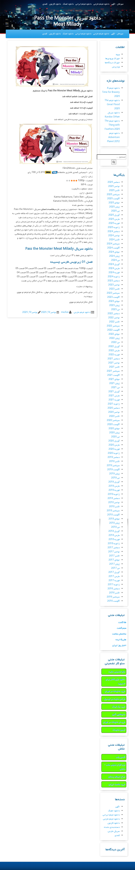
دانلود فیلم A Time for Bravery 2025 (111, 92)
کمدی (44, 4)
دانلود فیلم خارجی (101, 4)
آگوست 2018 (113, 515)
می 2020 (115, 437)
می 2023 (115, 309)
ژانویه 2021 (114, 404)
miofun (65, 312)
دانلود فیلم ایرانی (83, 4)
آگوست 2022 (113, 330)
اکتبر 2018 (114, 506)
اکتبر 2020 (114, 416)
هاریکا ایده (121, 640)
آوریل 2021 (114, 392)
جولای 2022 (114, 334)
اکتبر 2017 (114, 556)
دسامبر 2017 (114, 548)
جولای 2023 (114, 301)
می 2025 (115, 211)
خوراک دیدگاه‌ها (112, 63)
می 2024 (115, 260)
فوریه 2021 (114, 400)
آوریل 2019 (114, 482)
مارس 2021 (114, 396)
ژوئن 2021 (114, 383)
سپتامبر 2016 (113, 597)
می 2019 (115, 478)
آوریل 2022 (114, 346)
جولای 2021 (114, 379)
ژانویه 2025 (114, 227)
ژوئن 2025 (114, 207)
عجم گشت (121, 628)
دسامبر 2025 (114, 182)
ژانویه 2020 (114, 453)
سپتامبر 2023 (113, 293)
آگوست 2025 (113, 199)
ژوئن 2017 (114, 564)
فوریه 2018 (114, 539)
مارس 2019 (114, 486)
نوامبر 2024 (114, 235)
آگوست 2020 (113, 424)
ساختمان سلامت (119, 634)
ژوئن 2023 (114, 305)
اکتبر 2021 (114, 367)
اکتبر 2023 (114, 289)
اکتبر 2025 (114, 190)
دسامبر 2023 (114, 281)
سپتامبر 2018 (113, 511)
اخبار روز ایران (119, 645)
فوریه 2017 (114, 580)
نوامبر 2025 (114, 186)
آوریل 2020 (114, 441)
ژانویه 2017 (114, 585)
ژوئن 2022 (114, 338)
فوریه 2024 (114, 272)
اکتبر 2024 (114, 240)
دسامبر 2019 (114, 457)
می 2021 (115, 387)
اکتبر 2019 (114, 461)
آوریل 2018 (114, 531)
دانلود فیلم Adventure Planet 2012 (113, 137)
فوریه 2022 (114, 355)
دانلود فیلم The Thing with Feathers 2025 (112, 125)
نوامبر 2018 (114, 502)
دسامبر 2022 (114, 314)
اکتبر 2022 (114, 322)
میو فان (120, 4)
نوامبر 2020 (114, 412)
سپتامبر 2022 (113, 326)
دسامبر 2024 (114, 231)
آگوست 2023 (113, 297)
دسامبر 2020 (114, 408)
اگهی (113, 4)
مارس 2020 (114, 445)
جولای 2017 (114, 560)
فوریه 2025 (114, 223)
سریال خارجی (114, 831)
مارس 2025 (114, 219)
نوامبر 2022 (114, 318)
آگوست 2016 (113, 601)
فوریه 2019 (114, 490)
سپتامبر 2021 (113, 371)
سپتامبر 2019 (113, 465)
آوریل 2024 (114, 264)
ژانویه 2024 (114, 277)
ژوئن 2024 (114, 256)
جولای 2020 (114, 428)
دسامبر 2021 (114, 359)
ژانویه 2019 (114, 494)
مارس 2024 (114, 268)
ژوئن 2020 (114, 433)
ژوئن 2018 (114, 523)
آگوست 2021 (113, 375)
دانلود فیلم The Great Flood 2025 (112, 105)
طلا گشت (122, 622)
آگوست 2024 (113, 248)
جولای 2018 (114, 519)
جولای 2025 (114, 203)
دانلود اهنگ (68, 4)
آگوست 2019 (113, 470)
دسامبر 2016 (114, 589)
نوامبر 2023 (114, 285)
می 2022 (115, 342)
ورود (118, 54)
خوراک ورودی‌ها (112, 58)
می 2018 (115, 527)
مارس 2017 (114, 576)
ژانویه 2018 (114, 543)
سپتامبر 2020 (113, 420)
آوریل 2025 (114, 215)
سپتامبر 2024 (113, 244)
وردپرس (116, 67)
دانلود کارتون (55, 4)
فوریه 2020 (114, 449)
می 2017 (115, 568)
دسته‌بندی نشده (112, 827)
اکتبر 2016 (114, 593)
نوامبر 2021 (114, 363)
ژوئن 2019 (114, 474)
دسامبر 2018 (114, 498)
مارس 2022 (114, 350)
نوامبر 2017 (114, 552)
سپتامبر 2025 (113, 194)
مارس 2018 (114, 535)
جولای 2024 (114, 252)
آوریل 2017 (114, 572)
